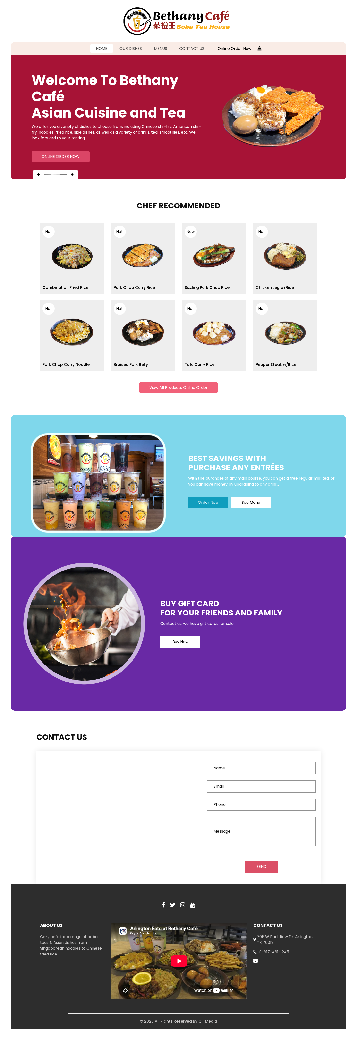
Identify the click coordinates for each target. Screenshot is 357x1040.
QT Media (207, 1021)
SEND (261, 866)
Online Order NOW (61, 156)
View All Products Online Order (178, 387)
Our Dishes (130, 48)
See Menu (251, 502)
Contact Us (191, 48)
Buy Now (180, 642)
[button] (39, 174)
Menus (160, 48)
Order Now (208, 502)
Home (104, 48)
